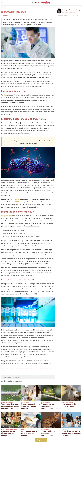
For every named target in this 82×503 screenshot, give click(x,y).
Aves (22, 429)
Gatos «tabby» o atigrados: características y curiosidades (48, 433)
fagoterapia (15, 199)
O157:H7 (14, 202)
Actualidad (4, 7)
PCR (11, 286)
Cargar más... (41, 440)
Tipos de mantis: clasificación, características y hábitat (51, 406)
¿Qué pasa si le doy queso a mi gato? (69, 405)
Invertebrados (45, 402)
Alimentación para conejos (9, 429)
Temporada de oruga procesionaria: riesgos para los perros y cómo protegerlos (10, 406)
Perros (64, 429)
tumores (36, 357)
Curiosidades (25, 402)
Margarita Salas (6, 216)
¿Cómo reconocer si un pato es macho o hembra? (30, 433)
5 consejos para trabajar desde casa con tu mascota (31, 406)
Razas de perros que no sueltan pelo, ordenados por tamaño (71, 433)
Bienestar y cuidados (7, 402)
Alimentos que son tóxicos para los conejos (8, 433)
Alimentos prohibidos (68, 402)
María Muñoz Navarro (68, 12)
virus (5, 95)
